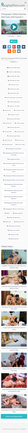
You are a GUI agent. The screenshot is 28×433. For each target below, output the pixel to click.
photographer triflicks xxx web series (14, 209)
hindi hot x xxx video (14, 106)
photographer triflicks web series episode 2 (14, 191)
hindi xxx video (21, 144)
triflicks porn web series (14, 226)
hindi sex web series (14, 127)
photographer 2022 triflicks (14, 149)
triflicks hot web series (14, 217)
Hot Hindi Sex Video (14, 76)
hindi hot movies (14, 85)
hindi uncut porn (20, 132)
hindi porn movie (19, 110)
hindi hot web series (14, 102)
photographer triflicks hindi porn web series (14, 164)
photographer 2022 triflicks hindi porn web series (14, 154)
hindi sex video (20, 123)
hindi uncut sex (8, 140)
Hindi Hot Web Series (14, 68)
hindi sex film (8, 123)
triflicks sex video (14, 234)
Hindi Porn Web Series (14, 72)
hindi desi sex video (14, 80)
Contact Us (23, 429)
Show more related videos (14, 416)
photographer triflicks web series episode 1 (14, 185)
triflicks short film (14, 239)
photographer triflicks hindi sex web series (14, 170)
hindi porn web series (14, 119)
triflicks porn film (19, 222)
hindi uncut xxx (20, 140)
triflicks (8, 213)
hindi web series (8, 144)
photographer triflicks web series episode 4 (14, 204)
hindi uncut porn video (14, 136)
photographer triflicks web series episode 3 (14, 197)
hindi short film (8, 132)
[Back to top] (25, 429)
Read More (13, 62)
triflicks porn (8, 222)
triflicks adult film (18, 213)
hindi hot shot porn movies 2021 (14, 97)
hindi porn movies (14, 114)
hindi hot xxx (7, 110)
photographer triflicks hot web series (14, 176)
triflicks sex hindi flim (14, 230)
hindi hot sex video (14, 89)
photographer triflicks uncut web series (14, 180)
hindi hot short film (14, 93)
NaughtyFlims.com (13, 4)
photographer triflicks (14, 159)
